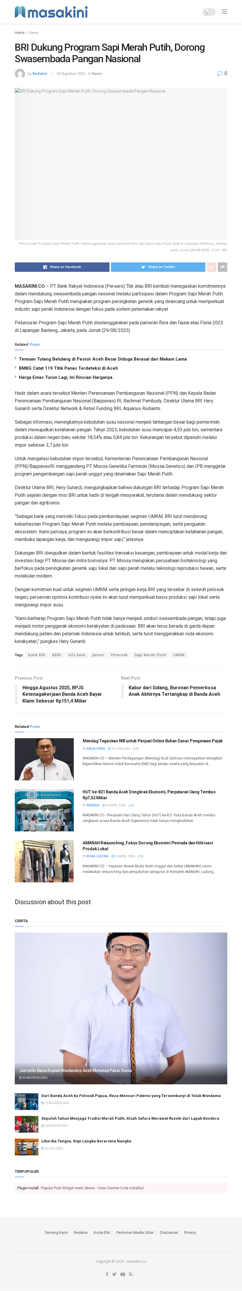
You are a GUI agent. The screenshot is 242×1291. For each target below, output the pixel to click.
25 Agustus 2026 (34, 1077)
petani (98, 655)
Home (19, 33)
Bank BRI (36, 655)
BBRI (56, 655)
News (33, 33)
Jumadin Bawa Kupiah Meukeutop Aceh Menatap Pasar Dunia (75, 1070)
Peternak (119, 655)
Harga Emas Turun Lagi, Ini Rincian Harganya (65, 377)
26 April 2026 (115, 805)
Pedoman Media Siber (135, 1232)
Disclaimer (169, 1232)
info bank (77, 655)
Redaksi (39, 73)
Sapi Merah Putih (150, 655)
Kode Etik (102, 1232)
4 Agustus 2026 (56, 1125)
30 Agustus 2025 (71, 73)
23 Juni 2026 (120, 748)
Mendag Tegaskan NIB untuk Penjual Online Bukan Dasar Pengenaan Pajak (153, 741)
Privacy (190, 1232)
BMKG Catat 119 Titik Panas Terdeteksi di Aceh (68, 368)
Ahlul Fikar (96, 748)
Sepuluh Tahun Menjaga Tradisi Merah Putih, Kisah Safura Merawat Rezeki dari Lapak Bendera (130, 1118)
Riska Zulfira (98, 856)
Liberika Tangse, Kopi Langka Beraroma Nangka (86, 1141)
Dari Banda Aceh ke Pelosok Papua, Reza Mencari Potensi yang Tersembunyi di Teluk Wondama (131, 1095)
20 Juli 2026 (53, 1148)
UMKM (179, 655)
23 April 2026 (124, 856)
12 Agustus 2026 (56, 1103)
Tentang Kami (56, 1232)
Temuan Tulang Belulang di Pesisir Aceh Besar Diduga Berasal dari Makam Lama (103, 359)
